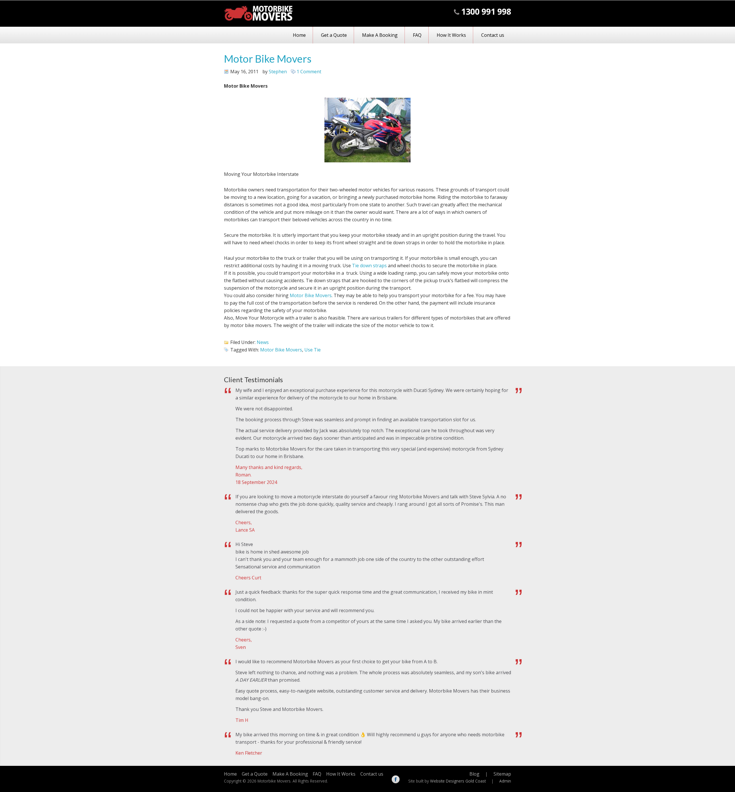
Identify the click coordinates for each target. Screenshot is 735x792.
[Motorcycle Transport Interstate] (258, 19)
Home (299, 35)
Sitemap (502, 774)
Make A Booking (380, 35)
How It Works (451, 35)
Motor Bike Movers (268, 58)
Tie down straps (369, 265)
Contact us (492, 35)
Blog (474, 774)
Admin (505, 781)
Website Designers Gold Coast (458, 781)
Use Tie (312, 350)
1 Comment (309, 71)
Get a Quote (334, 35)
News (263, 342)
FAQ (417, 35)
